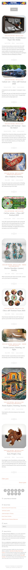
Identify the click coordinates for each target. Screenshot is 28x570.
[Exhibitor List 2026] (15, 493)
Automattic (18, 567)
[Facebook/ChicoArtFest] (15, 490)
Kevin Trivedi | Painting (6, 516)
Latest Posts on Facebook (10, 498)
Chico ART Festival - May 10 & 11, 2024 (14, 308)
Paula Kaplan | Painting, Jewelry (14, 406)
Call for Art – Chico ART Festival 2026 (14, 83)
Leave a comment (19, 43)
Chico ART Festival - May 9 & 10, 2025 (13, 173)
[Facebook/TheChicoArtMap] (12, 490)
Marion (13, 43)
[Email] (8, 490)
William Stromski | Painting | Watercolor (10, 519)
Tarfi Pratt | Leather (6, 510)
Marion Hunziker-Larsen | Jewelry (14, 269)
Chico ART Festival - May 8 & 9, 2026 (14, 35)
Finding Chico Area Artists (14, 174)
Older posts (5, 479)
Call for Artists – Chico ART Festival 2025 (14, 214)
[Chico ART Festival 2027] (19, 493)
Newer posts (22, 482)
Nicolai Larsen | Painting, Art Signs (14, 348)
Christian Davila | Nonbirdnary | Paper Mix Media (14, 39)
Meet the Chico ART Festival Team (9, 507)
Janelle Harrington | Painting (7, 513)
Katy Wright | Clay (14, 454)
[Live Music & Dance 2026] (12, 493)
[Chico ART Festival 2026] (19, 490)
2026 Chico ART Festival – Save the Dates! (14, 127)
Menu (14, 9)
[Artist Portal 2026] (8, 493)
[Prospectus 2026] (22, 490)
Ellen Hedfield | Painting (14, 177)
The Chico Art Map (14, 550)
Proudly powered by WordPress (14, 566)
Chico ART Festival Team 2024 (14, 311)
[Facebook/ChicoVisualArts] (5, 490)
